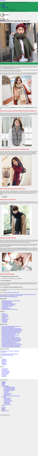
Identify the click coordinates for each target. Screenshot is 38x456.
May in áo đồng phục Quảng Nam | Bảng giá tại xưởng (11, 339)
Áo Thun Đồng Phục (5, 386)
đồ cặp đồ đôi (17, 294)
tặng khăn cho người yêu (31, 294)
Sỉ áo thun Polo (4, 322)
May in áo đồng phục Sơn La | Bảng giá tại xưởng (8, 296)
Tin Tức (3, 384)
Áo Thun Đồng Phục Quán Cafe (9, 387)
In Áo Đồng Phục (5, 307)
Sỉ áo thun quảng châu (6, 370)
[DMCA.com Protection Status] (3, 378)
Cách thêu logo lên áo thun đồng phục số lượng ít (10, 337)
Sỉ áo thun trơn (4, 321)
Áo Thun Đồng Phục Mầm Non (7, 302)
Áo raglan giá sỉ (4, 315)
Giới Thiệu (4, 410)
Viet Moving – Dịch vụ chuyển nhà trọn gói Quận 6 (11, 345)
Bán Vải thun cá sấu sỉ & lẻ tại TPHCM (8, 333)
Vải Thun (3, 383)
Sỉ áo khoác (4, 376)
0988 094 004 (16, 351)
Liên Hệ (3, 5)
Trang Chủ (4, 381)
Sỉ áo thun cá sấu (5, 314)
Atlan (18, 292)
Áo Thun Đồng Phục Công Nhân (9, 389)
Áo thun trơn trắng (7, 403)
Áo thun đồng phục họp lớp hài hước (8, 336)
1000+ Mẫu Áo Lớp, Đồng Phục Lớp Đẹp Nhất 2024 (11, 300)
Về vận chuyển (4, 361)
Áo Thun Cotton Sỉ (7, 399)
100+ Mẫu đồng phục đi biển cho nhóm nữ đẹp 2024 (11, 343)
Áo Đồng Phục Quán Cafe (6, 308)
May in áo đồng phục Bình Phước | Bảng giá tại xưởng (11, 331)
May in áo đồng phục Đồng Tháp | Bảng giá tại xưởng (11, 346)
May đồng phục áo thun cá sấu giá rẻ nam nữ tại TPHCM (12, 344)
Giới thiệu (3, 4)
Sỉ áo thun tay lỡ (5, 320)
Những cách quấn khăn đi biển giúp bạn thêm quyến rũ (11, 328)
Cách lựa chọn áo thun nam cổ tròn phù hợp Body (10, 341)
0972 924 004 (10, 351)
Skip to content (2, 0)
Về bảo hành (4, 360)
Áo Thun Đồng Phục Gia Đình (7, 306)
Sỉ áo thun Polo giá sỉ (7, 400)
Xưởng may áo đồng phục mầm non (8, 327)
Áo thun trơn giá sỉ (7, 397)
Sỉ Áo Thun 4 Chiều (5, 318)
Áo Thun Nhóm (6, 391)
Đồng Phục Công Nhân (8, 393)
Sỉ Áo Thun (4, 313)
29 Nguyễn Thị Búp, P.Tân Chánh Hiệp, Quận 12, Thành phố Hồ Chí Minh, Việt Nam (9, 354)
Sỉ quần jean (4, 375)
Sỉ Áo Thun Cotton (5, 316)
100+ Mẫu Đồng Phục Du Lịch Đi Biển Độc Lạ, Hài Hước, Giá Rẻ (11, 295)
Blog (0, 18)
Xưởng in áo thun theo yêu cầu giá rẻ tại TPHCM (10, 334)
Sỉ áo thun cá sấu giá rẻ (8, 401)
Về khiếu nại (4, 364)
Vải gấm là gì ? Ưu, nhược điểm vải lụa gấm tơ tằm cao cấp (12, 329)
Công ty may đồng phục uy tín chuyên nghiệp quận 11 (11, 338)
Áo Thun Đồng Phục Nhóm (6, 301)
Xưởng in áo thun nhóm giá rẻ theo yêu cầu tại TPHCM (11, 340)
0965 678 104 (3, 352)
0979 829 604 (5, 351)
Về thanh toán (4, 363)
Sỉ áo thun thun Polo (5, 373)
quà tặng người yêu (23, 294)
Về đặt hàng (4, 359)
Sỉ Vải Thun (4, 317)
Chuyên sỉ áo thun (5, 368)
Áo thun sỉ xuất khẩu (5, 372)
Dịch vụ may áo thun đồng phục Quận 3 (9, 342)
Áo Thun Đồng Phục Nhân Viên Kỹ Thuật (9, 303)
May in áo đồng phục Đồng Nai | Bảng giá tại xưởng (11, 332)
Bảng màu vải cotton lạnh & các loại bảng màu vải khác (11, 330)
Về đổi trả (3, 362)
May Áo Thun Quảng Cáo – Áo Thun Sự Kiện (10, 309)
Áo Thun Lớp (6, 392)
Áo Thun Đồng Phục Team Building (8, 305)
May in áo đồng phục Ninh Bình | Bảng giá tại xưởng (11, 326)
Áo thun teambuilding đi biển (9, 390)
